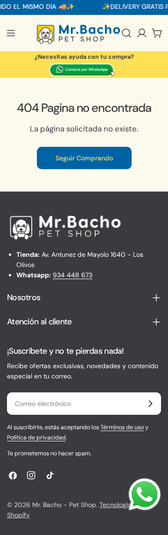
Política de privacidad (36, 437)
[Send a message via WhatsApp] (144, 494)
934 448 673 (72, 275)
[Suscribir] (150, 403)
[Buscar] (126, 33)
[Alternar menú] (10, 33)
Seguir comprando (84, 158)
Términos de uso (122, 427)
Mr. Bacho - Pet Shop (64, 505)
